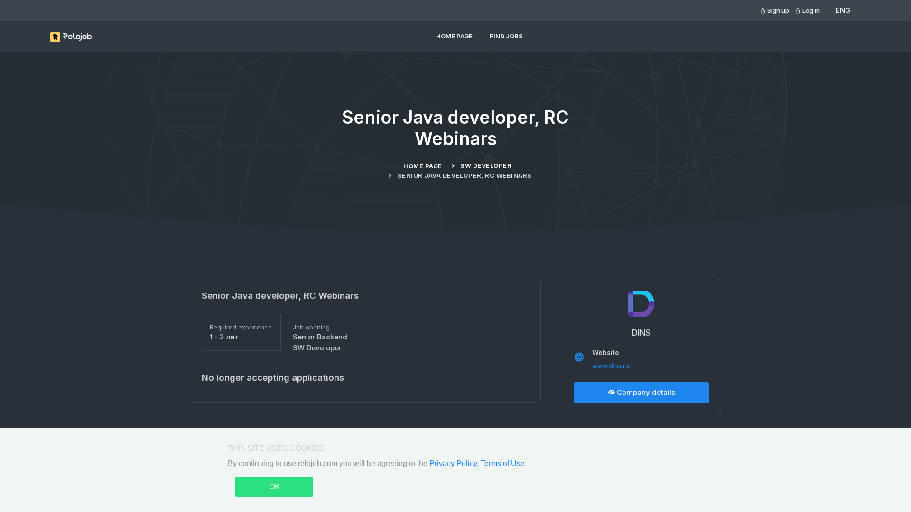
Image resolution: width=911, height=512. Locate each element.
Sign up (777, 10)
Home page (454, 36)
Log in (810, 10)
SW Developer (485, 165)
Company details (645, 392)
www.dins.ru (610, 366)
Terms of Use (503, 463)
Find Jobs (506, 36)
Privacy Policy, (455, 463)
